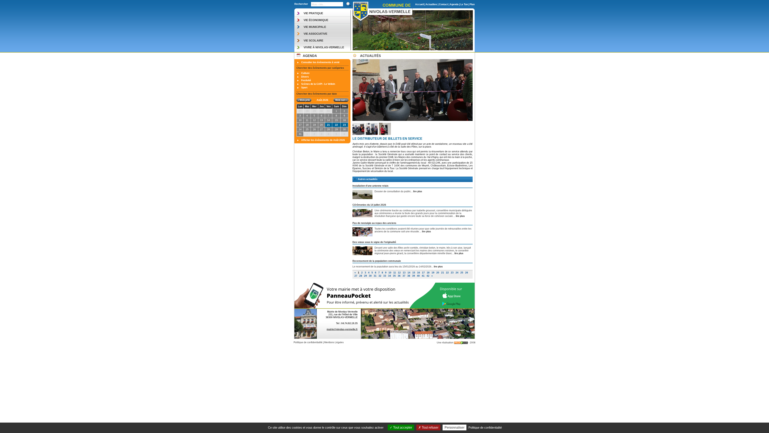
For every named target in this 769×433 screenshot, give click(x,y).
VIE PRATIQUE (313, 13)
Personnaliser (454, 427)
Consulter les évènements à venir (320, 62)
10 (390, 272)
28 (360, 275)
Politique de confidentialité (308, 342)
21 (328, 124)
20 (437, 272)
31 (375, 275)
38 (408, 275)
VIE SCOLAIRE (313, 40)
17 (423, 272)
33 (384, 275)
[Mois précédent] (303, 100)
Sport (304, 87)
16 (418, 272)
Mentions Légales (334, 342)
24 (457, 272)
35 (394, 275)
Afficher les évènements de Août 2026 (323, 140)
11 (394, 272)
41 (423, 275)
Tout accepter (402, 427)
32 (379, 275)
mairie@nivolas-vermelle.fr (342, 329)
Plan (472, 4)
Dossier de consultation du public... (398, 191)
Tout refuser (429, 427)
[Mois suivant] (340, 100)
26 (466, 272)
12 (399, 272)
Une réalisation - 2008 (456, 342)
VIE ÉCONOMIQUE (316, 20)
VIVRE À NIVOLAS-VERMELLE (324, 47)
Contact (443, 4)
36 (399, 275)
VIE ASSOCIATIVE (315, 33)
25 (461, 272)
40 (418, 275)
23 (344, 124)
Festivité (306, 80)
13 (404, 272)
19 (433, 272)
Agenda (454, 4)
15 (413, 272)
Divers (305, 76)
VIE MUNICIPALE (315, 26)
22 (336, 124)
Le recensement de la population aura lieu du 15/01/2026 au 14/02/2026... (397, 266)
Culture (305, 73)
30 (370, 275)
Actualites (431, 4)
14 (409, 272)
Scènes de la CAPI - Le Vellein (318, 84)
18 (428, 272)
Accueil (419, 4)
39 (413, 275)
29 (365, 275)
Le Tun (464, 4)
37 (404, 275)
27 (355, 275)
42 (428, 275)
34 (389, 275)
